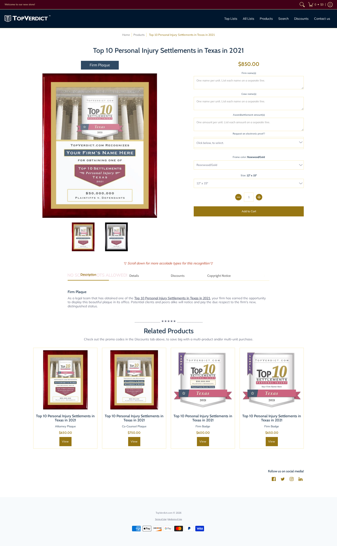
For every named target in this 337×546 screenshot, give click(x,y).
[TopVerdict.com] (27, 18)
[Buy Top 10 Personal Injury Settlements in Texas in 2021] (65, 379)
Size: (249, 175)
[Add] (259, 197)
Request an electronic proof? (249, 133)
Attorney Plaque (65, 426)
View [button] (65, 441)
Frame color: (249, 157)
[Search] (302, 4)
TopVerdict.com (164, 512)
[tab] (88, 276)
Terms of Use (160, 519)
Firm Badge (203, 426)
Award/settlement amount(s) (249, 114)
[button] (316, 4)
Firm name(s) (249, 73)
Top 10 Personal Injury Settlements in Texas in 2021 (65, 418)
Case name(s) (248, 93)
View (202, 441)
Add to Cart (249, 211)
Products (139, 34)
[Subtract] (238, 197)
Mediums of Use (175, 519)
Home (126, 34)
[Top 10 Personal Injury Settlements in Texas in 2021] (83, 236)
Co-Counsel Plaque (134, 426)
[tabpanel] (168, 296)
